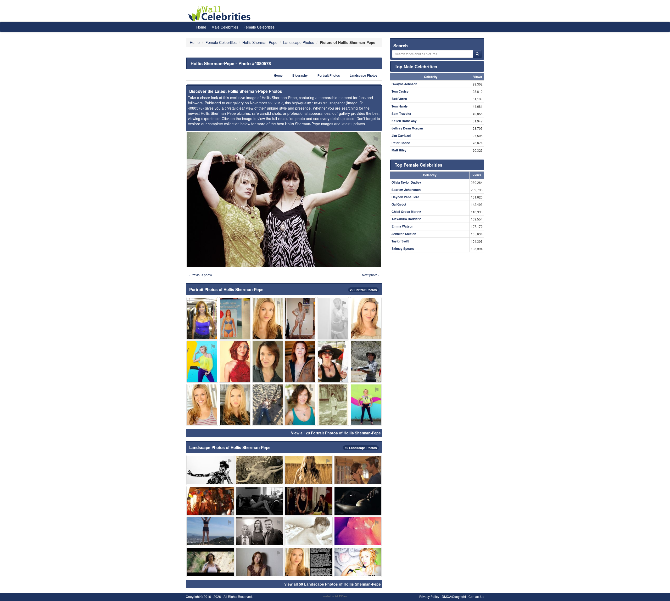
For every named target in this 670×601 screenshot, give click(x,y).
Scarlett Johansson (406, 189)
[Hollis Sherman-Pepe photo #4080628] (358, 562)
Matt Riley (399, 150)
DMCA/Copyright (454, 596)
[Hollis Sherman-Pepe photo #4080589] (267, 362)
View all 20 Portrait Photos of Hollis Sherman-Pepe (336, 432)
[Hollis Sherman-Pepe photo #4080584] (358, 500)
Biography (300, 75)
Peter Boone (401, 142)
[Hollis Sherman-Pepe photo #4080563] (300, 318)
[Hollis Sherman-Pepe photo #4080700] (366, 318)
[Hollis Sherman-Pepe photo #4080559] (210, 470)
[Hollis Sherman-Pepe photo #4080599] (333, 318)
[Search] (477, 54)
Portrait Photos (328, 75)
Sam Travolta (401, 113)
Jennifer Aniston (404, 233)
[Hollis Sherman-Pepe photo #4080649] (202, 362)
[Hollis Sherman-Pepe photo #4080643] (333, 362)
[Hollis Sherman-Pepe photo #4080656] (358, 470)
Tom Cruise (400, 91)
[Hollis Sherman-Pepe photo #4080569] (260, 470)
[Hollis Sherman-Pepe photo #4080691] (267, 405)
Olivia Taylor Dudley (406, 182)
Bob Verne (399, 98)
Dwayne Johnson (404, 84)
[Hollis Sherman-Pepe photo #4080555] (267, 318)
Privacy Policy (429, 596)
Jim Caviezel (401, 135)
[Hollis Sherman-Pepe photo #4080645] (308, 531)
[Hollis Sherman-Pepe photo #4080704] (210, 500)
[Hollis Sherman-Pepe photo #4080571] (235, 362)
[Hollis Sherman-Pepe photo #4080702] (235, 405)
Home (201, 27)
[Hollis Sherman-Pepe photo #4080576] (308, 470)
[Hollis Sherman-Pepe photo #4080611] (260, 500)
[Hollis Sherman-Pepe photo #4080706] (358, 531)
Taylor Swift (400, 241)
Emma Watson (402, 226)
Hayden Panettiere (405, 197)
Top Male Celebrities (416, 66)
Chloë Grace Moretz (406, 211)
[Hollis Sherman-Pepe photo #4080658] (210, 531)
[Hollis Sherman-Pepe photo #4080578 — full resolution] (284, 199)
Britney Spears (403, 248)
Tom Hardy (400, 106)
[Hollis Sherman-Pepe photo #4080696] (202, 405)
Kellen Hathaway (404, 120)
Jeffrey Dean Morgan (407, 128)
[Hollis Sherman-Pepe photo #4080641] (333, 405)
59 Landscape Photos (361, 447)
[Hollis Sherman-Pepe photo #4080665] (308, 500)
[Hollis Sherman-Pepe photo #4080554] (202, 318)
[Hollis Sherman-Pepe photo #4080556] (210, 562)
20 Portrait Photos (363, 289)
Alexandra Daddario (406, 219)
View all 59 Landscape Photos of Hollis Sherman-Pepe (332, 584)
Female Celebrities (259, 27)
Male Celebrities (224, 27)
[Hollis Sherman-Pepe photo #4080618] (300, 405)
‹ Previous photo (200, 275)
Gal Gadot (399, 204)
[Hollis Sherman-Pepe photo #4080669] (366, 362)
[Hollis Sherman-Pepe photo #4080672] (366, 405)
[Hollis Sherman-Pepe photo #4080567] (260, 531)
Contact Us (476, 596)
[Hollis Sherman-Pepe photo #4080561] (235, 318)
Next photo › (370, 275)
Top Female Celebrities (418, 165)
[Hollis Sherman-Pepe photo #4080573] (308, 562)
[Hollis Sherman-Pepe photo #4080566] (260, 562)
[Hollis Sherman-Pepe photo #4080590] (300, 362)
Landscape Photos (363, 75)
